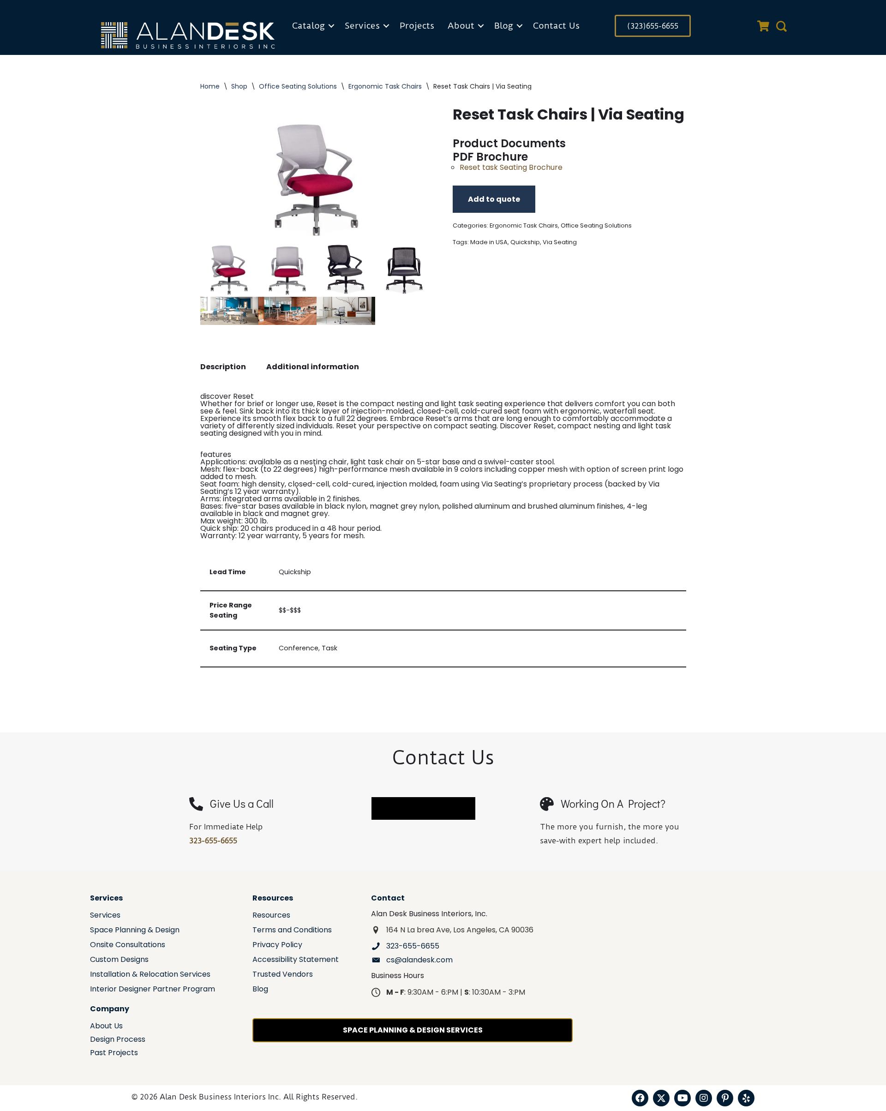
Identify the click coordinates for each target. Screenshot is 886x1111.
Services (362, 25)
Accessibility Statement (295, 960)
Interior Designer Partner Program (152, 989)
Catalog (308, 25)
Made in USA (489, 242)
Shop (239, 86)
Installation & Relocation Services (150, 975)
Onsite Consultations (127, 945)
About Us (106, 1026)
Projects (417, 25)
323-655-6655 (213, 840)
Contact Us (556, 25)
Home (210, 86)
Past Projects (114, 1053)
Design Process (117, 1040)
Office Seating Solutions (298, 86)
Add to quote (494, 199)
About (461, 25)
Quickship (525, 242)
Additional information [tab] (312, 366)
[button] (331, 25)
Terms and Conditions (292, 930)
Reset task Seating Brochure (511, 167)
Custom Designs (119, 960)
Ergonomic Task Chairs (385, 86)
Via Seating (560, 242)
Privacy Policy (277, 945)
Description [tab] (223, 366)
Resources (271, 916)
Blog (503, 25)
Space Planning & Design (135, 930)
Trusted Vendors (282, 975)
